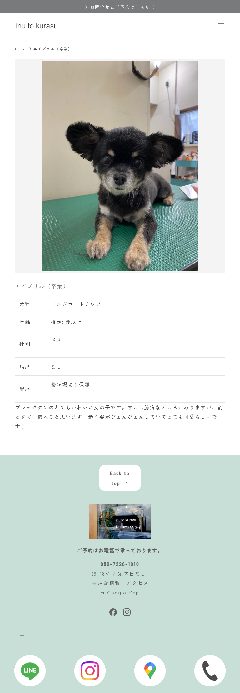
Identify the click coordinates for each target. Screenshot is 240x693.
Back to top (120, 478)
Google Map (123, 592)
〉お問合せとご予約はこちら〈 (120, 6)
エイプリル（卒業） (52, 49)
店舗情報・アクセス (123, 583)
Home (21, 49)
